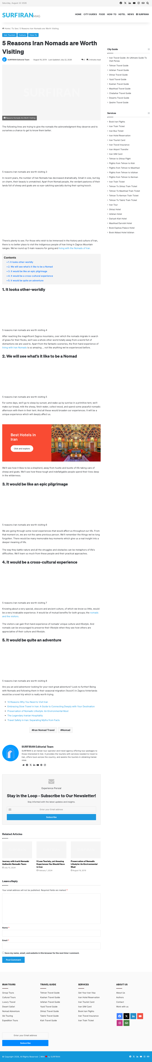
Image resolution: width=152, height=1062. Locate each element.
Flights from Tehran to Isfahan (123, 172)
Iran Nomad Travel (43, 730)
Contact (120, 1002)
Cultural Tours (9, 997)
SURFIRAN (143, 14)
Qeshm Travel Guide (118, 102)
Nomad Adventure (11, 1011)
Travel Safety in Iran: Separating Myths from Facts (33, 720)
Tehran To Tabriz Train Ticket (123, 200)
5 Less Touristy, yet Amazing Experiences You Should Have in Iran (51, 864)
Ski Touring (7, 1016)
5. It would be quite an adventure (25, 280)
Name (5, 927)
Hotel (121, 14)
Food (102, 14)
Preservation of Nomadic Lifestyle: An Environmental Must (37, 711)
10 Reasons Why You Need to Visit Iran (27, 702)
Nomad (66, 730)
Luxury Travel (8, 1002)
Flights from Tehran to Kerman (123, 177)
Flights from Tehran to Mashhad (124, 168)
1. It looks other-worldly (20, 262)
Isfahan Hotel (115, 214)
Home (78, 14)
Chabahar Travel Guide (120, 93)
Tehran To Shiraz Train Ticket (123, 186)
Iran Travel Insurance (119, 145)
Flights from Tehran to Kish (122, 163)
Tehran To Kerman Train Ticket (123, 195)
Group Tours (8, 993)
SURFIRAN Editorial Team (18, 60)
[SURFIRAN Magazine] (21, 14)
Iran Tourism (9, 35)
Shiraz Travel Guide (118, 75)
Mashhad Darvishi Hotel (120, 223)
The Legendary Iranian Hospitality (25, 715)
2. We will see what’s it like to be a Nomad (30, 266)
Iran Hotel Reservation (119, 135)
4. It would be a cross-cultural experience (30, 275)
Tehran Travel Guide (118, 65)
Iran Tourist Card (117, 140)
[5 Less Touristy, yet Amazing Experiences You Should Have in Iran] (51, 849)
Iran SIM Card (115, 154)
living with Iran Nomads (14, 347)
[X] (30, 765)
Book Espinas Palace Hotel (121, 228)
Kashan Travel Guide (119, 84)
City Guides (90, 14)
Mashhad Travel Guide (119, 88)
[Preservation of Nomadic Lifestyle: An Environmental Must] (86, 849)
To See (15, 28)
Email (5, 940)
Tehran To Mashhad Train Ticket (124, 191)
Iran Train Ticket (117, 126)
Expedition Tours (10, 1020)
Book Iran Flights (117, 121)
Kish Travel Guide (48, 1020)
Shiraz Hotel (115, 209)
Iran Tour (113, 205)
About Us (120, 993)
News (131, 14)
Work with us (122, 1006)
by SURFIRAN (54, 1056)
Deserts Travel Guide (119, 98)
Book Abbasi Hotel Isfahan (121, 232)
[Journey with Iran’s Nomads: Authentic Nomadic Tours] (17, 849)
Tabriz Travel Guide (49, 1016)
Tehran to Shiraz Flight (120, 158)
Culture (22, 35)
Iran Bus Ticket (116, 131)
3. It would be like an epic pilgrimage (27, 271)
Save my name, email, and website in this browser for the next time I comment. (42, 953)
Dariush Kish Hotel (118, 218)
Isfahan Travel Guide (119, 70)
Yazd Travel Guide (117, 79)
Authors (120, 997)
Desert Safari (8, 1006)
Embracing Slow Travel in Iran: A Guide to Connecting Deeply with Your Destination (51, 706)
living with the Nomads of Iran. (75, 248)
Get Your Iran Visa (86, 993)
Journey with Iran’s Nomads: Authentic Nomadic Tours (15, 862)
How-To (111, 14)
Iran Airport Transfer (118, 149)
